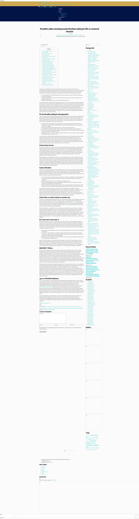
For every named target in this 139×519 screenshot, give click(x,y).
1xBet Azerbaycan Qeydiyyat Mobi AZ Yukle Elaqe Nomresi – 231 (93, 66)
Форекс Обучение (92, 237)
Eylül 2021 (90, 313)
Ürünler (43, 470)
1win (89, 63)
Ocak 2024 (90, 283)
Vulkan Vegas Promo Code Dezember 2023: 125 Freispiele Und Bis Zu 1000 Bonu (92, 251)
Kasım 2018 (90, 323)
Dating (89, 128)
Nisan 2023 (90, 294)
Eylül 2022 (90, 301)
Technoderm (53, 480)
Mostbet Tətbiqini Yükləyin (47, 85)
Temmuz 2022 (91, 303)
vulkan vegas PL (94, 449)
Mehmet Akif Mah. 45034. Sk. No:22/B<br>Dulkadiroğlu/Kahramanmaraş (56, 4)
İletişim (43, 474)
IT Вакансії (90, 143)
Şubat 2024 (91, 281)
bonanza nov (91, 103)
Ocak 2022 (90, 307)
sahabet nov (90, 199)
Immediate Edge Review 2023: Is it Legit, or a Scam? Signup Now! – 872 (94, 140)
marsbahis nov (91, 151)
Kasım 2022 (91, 298)
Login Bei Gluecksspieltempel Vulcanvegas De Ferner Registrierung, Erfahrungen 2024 (92, 260)
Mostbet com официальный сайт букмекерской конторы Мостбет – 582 (94, 163)
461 (89, 90)
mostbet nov (91, 166)
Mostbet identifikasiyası (47, 62)
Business (90, 108)
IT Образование (91, 145)
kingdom (93, 441)
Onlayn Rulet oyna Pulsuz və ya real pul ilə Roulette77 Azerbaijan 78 (94, 187)
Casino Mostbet (45, 55)
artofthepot (89, 437)
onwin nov (90, 190)
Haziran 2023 (91, 292)
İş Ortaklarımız (45, 471)
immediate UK (88, 441)
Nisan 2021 (90, 316)
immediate (90, 439)
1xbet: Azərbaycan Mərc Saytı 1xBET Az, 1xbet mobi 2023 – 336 (93, 84)
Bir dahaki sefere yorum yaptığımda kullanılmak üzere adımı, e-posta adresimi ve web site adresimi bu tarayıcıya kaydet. (60, 328)
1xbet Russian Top (92, 81)
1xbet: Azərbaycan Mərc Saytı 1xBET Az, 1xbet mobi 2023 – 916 (93, 88)
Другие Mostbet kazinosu (47, 61)
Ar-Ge (43, 469)
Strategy (90, 207)
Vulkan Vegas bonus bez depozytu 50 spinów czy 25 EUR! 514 (94, 215)
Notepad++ (90, 184)
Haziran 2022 (91, 305)
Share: (40, 304)
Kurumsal (43, 467)
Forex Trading (91, 136)
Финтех (89, 236)
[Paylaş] (1, 517)
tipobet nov (90, 211)
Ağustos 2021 (91, 314)
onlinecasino (91, 189)
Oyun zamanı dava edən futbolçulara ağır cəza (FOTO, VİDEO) (48, 81)
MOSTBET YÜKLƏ (46, 60)
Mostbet (90, 156)
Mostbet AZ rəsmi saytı (47, 83)
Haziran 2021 (91, 315)
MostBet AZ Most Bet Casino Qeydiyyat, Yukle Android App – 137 (93, 159)
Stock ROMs (90, 206)
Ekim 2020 (90, 320)
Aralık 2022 (90, 297)
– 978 (89, 50)
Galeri (43, 473)
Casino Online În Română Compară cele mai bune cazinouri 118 (93, 116)
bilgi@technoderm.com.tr (46, 2)
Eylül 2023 (90, 288)
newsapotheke (91, 181)
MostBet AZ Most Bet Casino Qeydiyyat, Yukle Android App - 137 (70, 35)
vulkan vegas (96, 447)
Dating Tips (90, 129)
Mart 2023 (90, 296)
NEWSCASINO (91, 183)
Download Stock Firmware (93, 132)
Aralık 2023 (91, 284)
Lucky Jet (90, 150)
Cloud (86, 439)
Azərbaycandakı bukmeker (49, 309)
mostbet (43, 303)
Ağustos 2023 (91, 289)
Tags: (40, 303)
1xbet (92, 435)
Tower (89, 447)
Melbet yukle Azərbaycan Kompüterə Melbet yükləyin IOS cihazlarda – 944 (93, 154)
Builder (97, 437)
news (89, 179)
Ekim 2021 (90, 311)
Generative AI (91, 137)
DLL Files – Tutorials (92, 130)
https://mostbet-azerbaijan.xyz (45, 287)
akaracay (43, 45)
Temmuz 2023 (91, 290)
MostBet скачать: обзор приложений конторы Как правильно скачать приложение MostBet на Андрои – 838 (93, 175)
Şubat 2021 (90, 319)
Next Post (41, 309)
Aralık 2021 (90, 309)
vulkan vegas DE (88, 449)
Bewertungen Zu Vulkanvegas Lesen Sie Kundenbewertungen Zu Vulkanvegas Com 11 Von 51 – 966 (93, 99)
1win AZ (88, 435)
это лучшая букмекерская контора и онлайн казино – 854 (94, 243)
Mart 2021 (90, 318)
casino (89, 112)
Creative (90, 120)
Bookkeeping (91, 104)
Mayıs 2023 (91, 293)
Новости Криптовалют (93, 223)
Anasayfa (70, 33)
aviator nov (90, 91)
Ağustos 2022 (91, 302)
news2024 (90, 180)
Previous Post (42, 306)
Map (95, 443)
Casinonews (90, 119)
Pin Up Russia (91, 194)
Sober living (90, 203)
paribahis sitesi (91, 192)
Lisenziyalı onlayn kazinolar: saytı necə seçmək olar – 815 (93, 148)
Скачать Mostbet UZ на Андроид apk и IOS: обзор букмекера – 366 (93, 226)
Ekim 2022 (91, 299)
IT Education (90, 142)
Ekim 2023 (91, 286)
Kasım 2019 (90, 322)
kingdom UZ (90, 443)
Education (90, 133)
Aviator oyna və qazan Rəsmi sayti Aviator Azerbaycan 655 (92, 94)
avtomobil (75, 202)
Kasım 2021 (90, 310)
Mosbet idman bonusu (47, 53)
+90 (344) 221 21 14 (45, 3)
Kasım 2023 (91, 285)
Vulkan (89, 213)
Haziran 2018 (91, 324)
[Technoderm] (42, 6)
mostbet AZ (47, 303)
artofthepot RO (93, 437)
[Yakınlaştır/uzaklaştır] (3, 517)
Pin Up (89, 193)
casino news (90, 113)
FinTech (90, 134)
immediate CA (95, 439)
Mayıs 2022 (91, 306)
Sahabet (90, 198)
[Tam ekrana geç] (2, 517)
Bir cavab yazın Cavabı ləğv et (48, 59)
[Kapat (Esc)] (0, 517)
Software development (93, 205)
